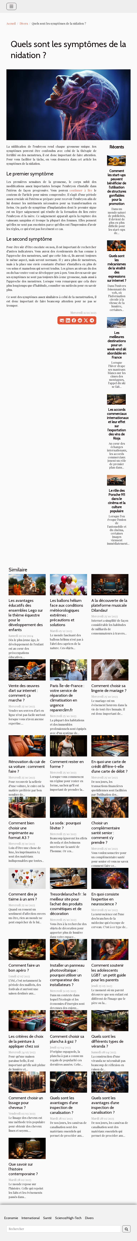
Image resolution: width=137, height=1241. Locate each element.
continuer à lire (81, 190)
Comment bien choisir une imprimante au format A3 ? (21, 830)
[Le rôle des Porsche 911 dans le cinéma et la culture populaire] (116, 480)
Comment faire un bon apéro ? (24, 968)
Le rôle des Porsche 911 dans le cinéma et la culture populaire (117, 500)
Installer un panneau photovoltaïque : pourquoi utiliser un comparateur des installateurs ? (67, 975)
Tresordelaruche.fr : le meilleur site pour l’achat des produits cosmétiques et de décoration (68, 904)
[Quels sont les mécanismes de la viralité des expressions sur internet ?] (116, 245)
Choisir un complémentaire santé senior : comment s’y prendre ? (105, 832)
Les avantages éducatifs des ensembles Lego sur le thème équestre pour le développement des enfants (26, 615)
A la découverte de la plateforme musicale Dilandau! (109, 605)
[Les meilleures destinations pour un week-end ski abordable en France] (116, 322)
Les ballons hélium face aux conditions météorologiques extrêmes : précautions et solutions (66, 612)
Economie (11, 1218)
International (31, 1218)
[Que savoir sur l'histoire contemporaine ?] (27, 1148)
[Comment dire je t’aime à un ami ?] (27, 878)
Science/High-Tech (68, 1218)
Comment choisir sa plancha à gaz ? (67, 1039)
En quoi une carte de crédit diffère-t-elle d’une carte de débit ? (109, 766)
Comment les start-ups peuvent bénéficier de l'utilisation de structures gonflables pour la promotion (116, 187)
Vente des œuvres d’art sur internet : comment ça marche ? (24, 693)
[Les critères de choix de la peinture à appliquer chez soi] (27, 1020)
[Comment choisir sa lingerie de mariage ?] (109, 669)
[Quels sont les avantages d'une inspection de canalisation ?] (68, 1082)
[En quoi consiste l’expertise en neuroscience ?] (109, 878)
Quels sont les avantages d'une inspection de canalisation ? (64, 1105)
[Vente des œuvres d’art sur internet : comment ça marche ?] (27, 669)
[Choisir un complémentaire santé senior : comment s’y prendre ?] (109, 807)
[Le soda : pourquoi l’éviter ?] (68, 807)
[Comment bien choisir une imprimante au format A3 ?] (27, 807)
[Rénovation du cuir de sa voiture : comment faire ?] (27, 745)
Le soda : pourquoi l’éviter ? (65, 825)
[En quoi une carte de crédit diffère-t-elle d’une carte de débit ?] (109, 745)
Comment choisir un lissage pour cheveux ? (26, 1102)
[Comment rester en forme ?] (68, 745)
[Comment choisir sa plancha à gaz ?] (68, 1020)
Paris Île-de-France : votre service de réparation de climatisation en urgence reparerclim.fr (67, 697)
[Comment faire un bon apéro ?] (27, 949)
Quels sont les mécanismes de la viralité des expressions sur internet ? (116, 268)
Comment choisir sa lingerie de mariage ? (108, 688)
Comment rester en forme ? (67, 764)
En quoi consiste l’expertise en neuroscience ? (105, 899)
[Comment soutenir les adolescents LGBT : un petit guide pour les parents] (109, 949)
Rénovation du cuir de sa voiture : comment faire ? (27, 766)
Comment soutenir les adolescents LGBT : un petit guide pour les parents (108, 972)
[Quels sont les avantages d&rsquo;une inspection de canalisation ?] (109, 1081)
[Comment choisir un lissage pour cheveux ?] (27, 1081)
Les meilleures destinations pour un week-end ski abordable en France (116, 345)
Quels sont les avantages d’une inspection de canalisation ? (105, 1105)
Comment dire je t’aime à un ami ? (23, 896)
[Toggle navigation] (11, 6)
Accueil (11, 23)
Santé (47, 1218)
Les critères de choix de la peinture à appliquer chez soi (26, 1041)
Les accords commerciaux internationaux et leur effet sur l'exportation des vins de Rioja (118, 423)
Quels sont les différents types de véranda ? (107, 1041)
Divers (24, 23)
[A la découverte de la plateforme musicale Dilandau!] (109, 584)
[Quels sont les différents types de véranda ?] (109, 1020)
